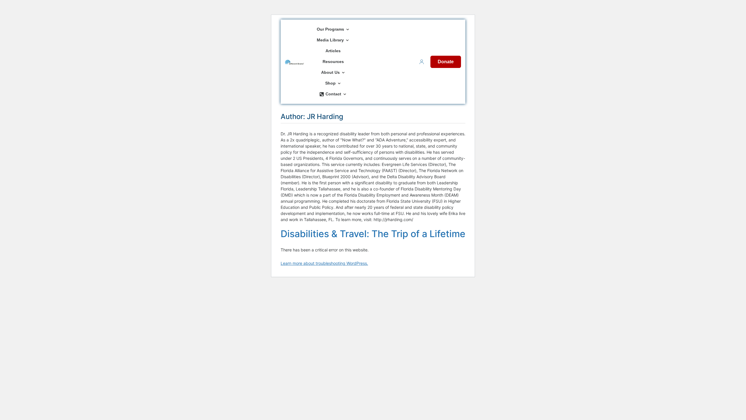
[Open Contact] (345, 94)
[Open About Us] (343, 72)
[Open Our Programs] (348, 29)
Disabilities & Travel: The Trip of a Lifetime (373, 233)
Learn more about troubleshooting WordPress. (324, 263)
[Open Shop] (339, 83)
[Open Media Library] (347, 40)
